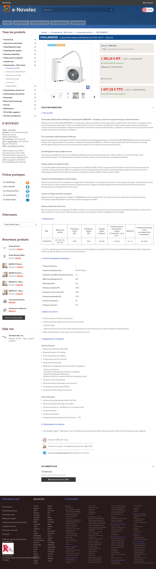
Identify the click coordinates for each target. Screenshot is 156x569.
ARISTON (36, 513)
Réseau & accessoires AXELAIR (73, 550)
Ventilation (8, 40)
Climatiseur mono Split (13, 75)
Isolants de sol (92, 555)
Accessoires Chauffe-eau (117, 521)
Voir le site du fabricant (57, 453)
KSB (49, 513)
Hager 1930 (136, 517)
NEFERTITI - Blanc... (16, 282)
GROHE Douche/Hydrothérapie (141, 539)
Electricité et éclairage (13, 101)
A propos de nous (9, 526)
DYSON (35, 547)
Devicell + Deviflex (93, 546)
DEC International (38, 540)
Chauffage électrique (12, 47)
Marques (38, 499)
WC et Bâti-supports (12, 112)
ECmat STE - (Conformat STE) (95, 542)
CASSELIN (36, 529)
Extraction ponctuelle (71, 523)
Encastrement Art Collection (140, 522)
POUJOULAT (51, 531)
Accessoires (10, 82)
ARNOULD (36, 515)
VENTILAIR (51, 552)
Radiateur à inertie (70, 559)
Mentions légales (9, 518)
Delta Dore (136, 509)
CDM (34, 531)
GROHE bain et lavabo (139, 537)
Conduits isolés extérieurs (95, 562)
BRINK (35, 522)
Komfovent (51, 510)
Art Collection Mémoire (139, 519)
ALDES (35, 510)
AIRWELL (36, 508)
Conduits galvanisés (139, 549)
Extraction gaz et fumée (139, 550)
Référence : (105, 67)
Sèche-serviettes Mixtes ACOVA (96, 525)
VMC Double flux (69, 507)
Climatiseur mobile (13, 68)
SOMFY (50, 540)
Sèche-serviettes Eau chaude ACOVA (97, 523)
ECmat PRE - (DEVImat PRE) (95, 544)
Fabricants (9, 214)
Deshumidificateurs (70, 530)
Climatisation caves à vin (14, 90)
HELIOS (50, 506)
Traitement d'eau (138, 531)
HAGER (35, 563)
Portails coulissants (116, 563)
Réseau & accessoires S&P (72, 555)
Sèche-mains (92, 511)
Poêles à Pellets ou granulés (95, 559)
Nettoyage (136, 528)
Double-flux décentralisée (72, 514)
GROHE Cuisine (137, 535)
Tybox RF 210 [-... (15, 246)
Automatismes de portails (14, 94)
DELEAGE (36, 542)
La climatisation (11, 191)
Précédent (42, 97)
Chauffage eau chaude (12, 50)
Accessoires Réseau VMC (72, 540)
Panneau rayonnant (70, 561)
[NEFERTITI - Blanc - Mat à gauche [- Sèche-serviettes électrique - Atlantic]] (5, 265)
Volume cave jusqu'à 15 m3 (117, 538)
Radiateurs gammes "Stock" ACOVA (97, 521)
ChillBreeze (46, 471)
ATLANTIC (36, 517)
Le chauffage (9, 182)
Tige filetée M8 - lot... (16, 335)
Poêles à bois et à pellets (13, 58)
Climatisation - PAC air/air (15, 65)
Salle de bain (92, 509)
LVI (48, 515)
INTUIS (50, 508)
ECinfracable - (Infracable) (94, 548)
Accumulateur (92, 505)
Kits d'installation (115, 552)
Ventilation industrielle (139, 545)
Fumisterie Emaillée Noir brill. (118, 511)
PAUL (49, 529)
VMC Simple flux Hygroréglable (73, 511)
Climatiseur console (12, 79)
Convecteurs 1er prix (138, 559)
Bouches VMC (69, 537)
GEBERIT (36, 556)
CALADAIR (36, 524)
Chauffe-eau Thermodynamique (119, 518)
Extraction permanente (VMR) (73, 521)
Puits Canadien (69, 518)
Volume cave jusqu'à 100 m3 (117, 547)
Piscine (7, 105)
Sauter (50, 536)
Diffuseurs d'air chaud (116, 514)
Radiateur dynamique (94, 507)
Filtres (67, 542)
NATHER (50, 520)
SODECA (50, 538)
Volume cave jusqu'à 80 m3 (117, 545)
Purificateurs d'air (70, 532)
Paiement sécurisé (9, 530)
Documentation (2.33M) (59, 479)
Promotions (7, 507)
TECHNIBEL (51, 542)
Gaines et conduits (70, 539)
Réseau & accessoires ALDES (72, 553)
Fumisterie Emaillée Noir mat (118, 505)
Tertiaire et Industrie (12, 116)
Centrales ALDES (70, 551)
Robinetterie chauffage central (96, 535)
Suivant (94, 97)
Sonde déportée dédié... (17, 255)
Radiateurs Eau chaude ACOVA (96, 520)
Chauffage (136, 529)
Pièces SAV (68, 544)
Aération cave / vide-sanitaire (73, 528)
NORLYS (50, 526)
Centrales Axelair (70, 548)
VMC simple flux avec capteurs (73, 513)
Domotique (8, 97)
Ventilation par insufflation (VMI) (73, 520)
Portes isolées (114, 549)
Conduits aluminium (139, 552)
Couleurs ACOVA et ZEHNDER (95, 531)
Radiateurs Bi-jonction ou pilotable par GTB (143, 562)
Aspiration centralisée (13, 43)
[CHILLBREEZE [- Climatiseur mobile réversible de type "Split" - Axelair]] (53, 96)
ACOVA (35, 506)
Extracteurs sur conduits (71, 525)
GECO (35, 558)
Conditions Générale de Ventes (14, 522)
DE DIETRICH (37, 538)
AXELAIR (36, 520)
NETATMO (51, 522)
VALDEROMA (51, 547)
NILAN (49, 524)
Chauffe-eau (9, 61)
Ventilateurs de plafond (71, 533)
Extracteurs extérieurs (71, 527)
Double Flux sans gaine (71, 516)
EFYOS (35, 549)
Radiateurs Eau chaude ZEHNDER (96, 518)
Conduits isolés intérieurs (95, 560)
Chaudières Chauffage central (96, 538)
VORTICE (50, 554)
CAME (35, 526)
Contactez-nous (8, 514)
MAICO (50, 517)
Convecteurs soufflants (139, 561)
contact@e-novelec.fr (15, 146)
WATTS (50, 556)
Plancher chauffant (12, 54)
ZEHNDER (50, 558)
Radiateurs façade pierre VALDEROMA (97, 527)
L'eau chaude (9, 186)
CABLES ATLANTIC (93, 549)
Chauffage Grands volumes (140, 554)
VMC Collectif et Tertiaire (71, 535)
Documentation (49, 466)
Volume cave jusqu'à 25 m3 (117, 540)
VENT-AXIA (51, 549)
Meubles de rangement (116, 557)
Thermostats (92, 553)
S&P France (51, 533)
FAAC (35, 552)
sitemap (5, 534)
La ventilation (9, 195)
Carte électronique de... (17, 299)
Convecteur (68, 562)
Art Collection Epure (138, 520)
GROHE (35, 561)
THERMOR (51, 545)
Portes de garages (138, 505)
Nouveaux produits (15, 239)
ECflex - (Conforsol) (93, 551)
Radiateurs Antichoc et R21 (140, 557)
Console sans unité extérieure (15, 72)
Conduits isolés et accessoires (118, 554)
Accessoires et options (94, 533)
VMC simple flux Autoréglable (73, 509)
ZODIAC (50, 561)
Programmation (11, 86)
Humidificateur (114, 550)
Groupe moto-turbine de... (18, 308)
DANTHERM (37, 536)
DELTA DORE (37, 545)
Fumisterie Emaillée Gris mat (118, 507)
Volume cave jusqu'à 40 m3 (117, 542)
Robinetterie (9, 108)
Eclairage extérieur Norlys (140, 515)
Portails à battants (115, 561)
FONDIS (35, 554)
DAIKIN (35, 533)
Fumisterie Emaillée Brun (117, 512)
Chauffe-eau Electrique (116, 520)
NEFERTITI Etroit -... (16, 264)
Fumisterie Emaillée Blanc (117, 509)
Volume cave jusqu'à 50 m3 (117, 543)
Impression (107, 79)
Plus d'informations (51, 107)
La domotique (9, 199)
